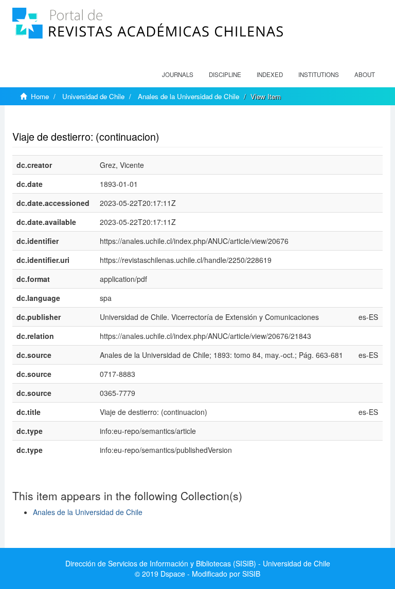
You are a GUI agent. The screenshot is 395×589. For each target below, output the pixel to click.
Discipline (225, 74)
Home (40, 96)
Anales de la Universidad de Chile (188, 96)
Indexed (270, 74)
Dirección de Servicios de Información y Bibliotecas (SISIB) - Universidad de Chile (197, 563)
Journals (177, 74)
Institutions (318, 74)
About (364, 74)
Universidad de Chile (93, 96)
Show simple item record (52, 121)
